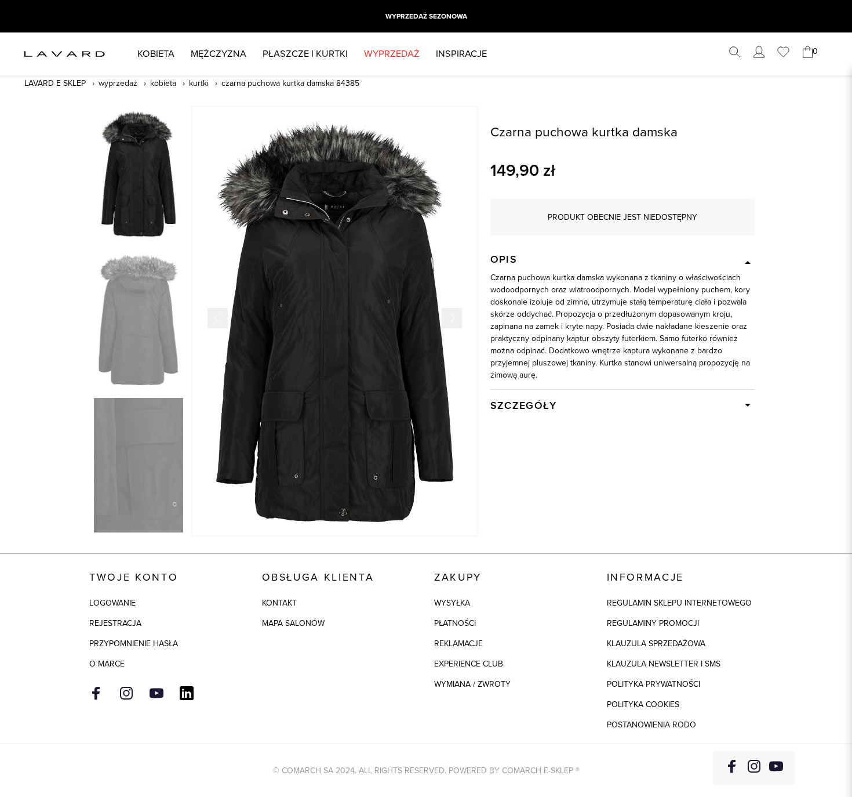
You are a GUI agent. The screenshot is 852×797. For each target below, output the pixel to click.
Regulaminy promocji (653, 623)
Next (452, 318)
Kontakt (279, 603)
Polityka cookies (643, 704)
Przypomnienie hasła (133, 643)
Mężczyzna (218, 53)
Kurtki (199, 83)
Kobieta (155, 53)
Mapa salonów (293, 623)
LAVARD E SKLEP (55, 83)
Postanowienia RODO (651, 725)
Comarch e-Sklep (537, 771)
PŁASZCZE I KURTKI (305, 53)
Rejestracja (115, 623)
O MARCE (107, 664)
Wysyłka (452, 603)
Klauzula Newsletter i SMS (663, 664)
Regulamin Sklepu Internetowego (679, 603)
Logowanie (112, 603)
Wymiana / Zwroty (472, 684)
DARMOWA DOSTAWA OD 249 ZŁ (426, 16)
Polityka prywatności (653, 684)
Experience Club (468, 664)
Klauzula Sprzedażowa (656, 643)
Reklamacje (458, 643)
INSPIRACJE (461, 53)
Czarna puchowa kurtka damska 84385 (290, 83)
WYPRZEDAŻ (392, 53)
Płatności (455, 623)
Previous (217, 318)
